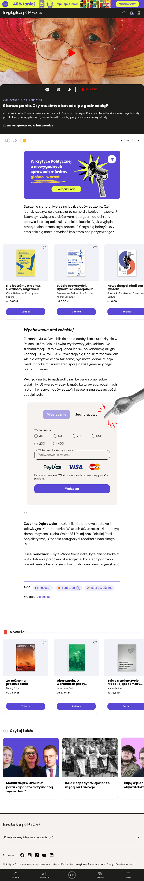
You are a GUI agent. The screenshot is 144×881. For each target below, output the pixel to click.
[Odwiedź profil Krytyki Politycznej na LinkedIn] (51, 855)
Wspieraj (15, 877)
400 (61, 443)
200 (42, 443)
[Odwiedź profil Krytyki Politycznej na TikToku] (37, 855)
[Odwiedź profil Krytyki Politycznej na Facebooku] (22, 855)
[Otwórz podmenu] (138, 837)
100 (98, 436)
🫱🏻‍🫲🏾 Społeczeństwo (99, 588)
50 (60, 436)
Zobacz (25, 311)
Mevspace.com (96, 864)
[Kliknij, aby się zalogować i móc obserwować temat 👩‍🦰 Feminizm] (78, 588)
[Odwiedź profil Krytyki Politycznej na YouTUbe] (44, 855)
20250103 (43, 597)
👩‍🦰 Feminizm (66, 588)
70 (79, 436)
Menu (128, 877)
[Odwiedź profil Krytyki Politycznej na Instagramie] (29, 855)
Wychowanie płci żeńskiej (22, 100)
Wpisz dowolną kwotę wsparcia (56, 450)
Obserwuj (100, 877)
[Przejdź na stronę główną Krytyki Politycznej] (21, 825)
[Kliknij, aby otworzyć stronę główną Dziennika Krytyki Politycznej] (72, 875)
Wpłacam (72, 489)
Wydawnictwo (44, 877)
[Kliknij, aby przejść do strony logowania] (139, 13)
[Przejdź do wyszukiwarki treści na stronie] (124, 13)
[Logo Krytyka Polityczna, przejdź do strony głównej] (22, 13)
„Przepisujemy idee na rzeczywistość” (29, 837)
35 (41, 436)
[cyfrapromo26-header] (72, 4)
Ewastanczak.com (125, 864)
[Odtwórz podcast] (47, 90)
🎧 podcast (43, 588)
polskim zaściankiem (102, 354)
